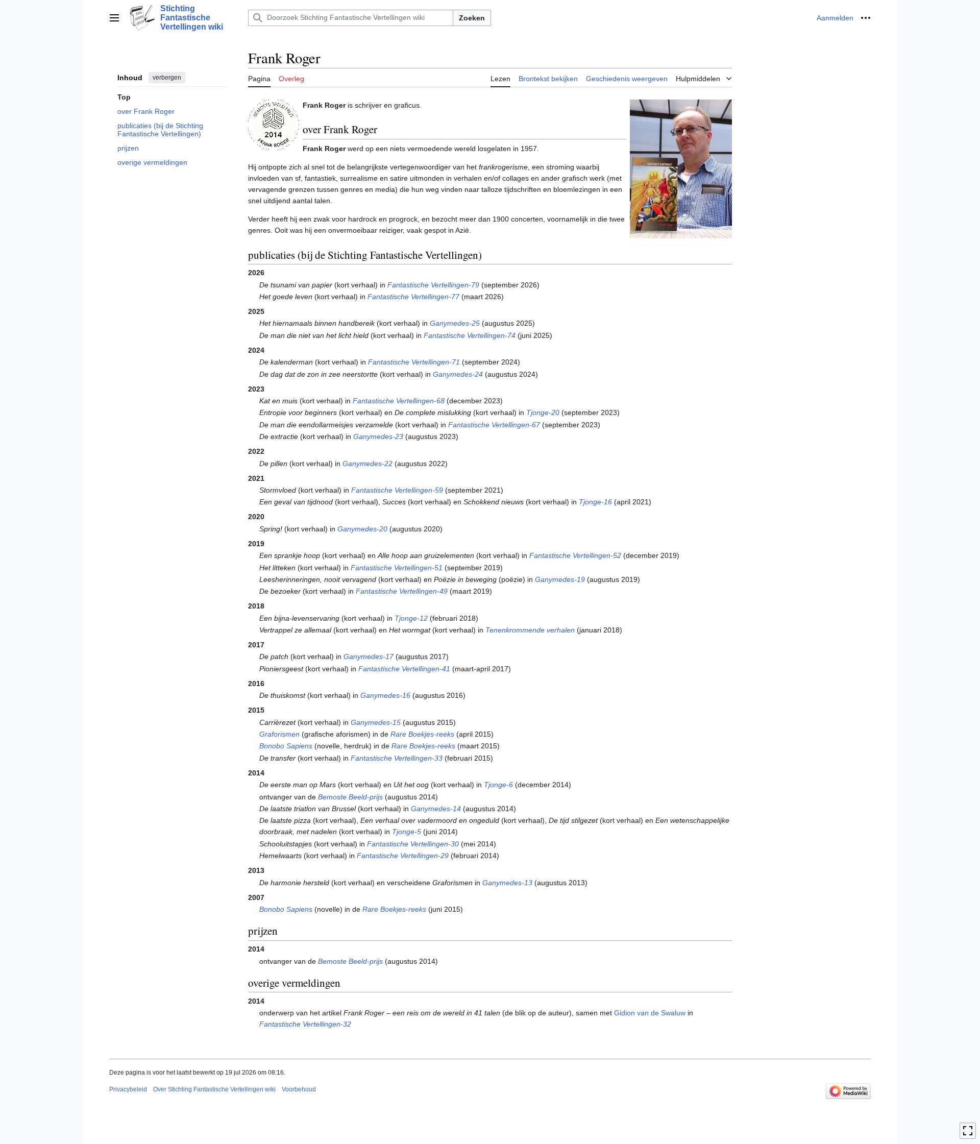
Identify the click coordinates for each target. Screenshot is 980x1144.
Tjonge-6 (498, 785)
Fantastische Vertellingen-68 (399, 401)
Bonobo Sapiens (285, 746)
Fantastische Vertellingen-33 (397, 758)
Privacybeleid (128, 1089)
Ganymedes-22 (367, 463)
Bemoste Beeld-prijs (350, 797)
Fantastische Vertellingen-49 (402, 591)
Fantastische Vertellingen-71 (414, 362)
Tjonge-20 (542, 412)
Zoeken (472, 18)
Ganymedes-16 (385, 695)
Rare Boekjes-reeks (422, 734)
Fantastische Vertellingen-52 (575, 555)
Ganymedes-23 (378, 436)
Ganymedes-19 (560, 579)
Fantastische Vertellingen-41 (404, 669)
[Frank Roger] (681, 168)
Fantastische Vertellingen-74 (470, 335)
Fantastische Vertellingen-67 (494, 425)
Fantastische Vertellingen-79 (433, 285)
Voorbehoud (299, 1089)
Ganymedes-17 (369, 656)
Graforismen (279, 734)
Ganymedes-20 (362, 529)
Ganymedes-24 (458, 374)
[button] (114, 18)
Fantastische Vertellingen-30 (413, 844)
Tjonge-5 (406, 831)
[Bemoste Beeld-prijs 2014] (273, 124)
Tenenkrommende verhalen (530, 630)
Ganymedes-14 (436, 809)
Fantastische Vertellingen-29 (403, 855)
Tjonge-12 (411, 618)
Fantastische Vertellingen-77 (413, 297)
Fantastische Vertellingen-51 (397, 568)
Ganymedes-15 (376, 722)
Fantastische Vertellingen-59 (397, 490)
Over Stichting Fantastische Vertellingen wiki (214, 1089)
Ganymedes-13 (507, 883)
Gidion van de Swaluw (649, 1013)
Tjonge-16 (595, 502)
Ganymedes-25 (455, 323)
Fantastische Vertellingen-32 (305, 1024)
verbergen (167, 77)
